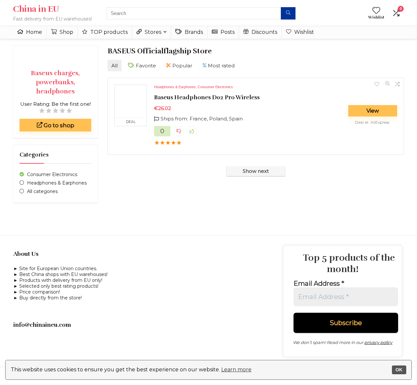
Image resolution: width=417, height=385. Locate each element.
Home (33, 32)
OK (398, 369)
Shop (65, 32)
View (373, 111)
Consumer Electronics (52, 174)
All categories (42, 191)
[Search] (288, 13)
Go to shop (58, 125)
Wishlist (303, 32)
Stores (152, 32)
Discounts (263, 32)
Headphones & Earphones (57, 183)
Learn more (236, 369)
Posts (227, 32)
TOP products (108, 32)
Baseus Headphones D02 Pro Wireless (207, 97)
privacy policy (378, 342)
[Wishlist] (376, 11)
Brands (193, 32)
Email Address (319, 283)
